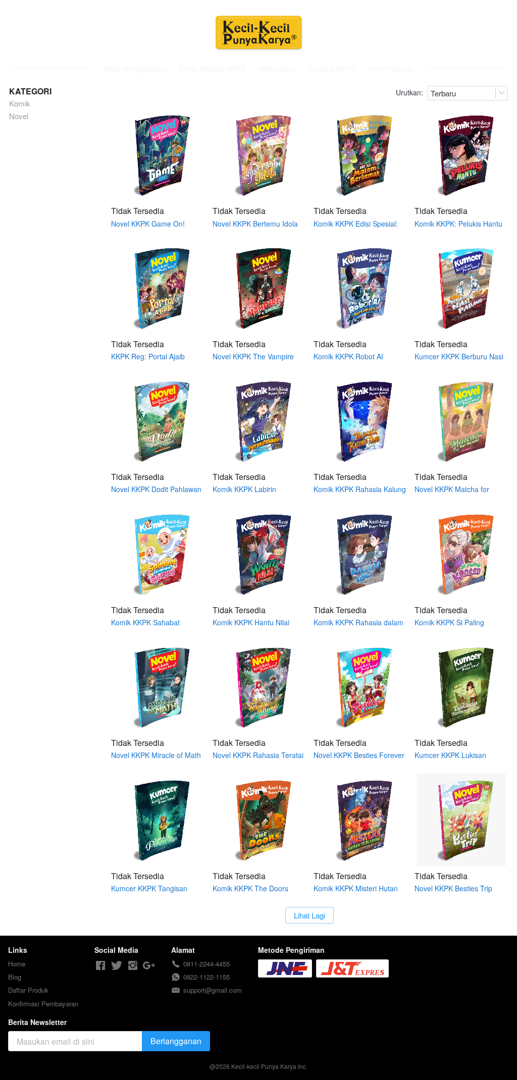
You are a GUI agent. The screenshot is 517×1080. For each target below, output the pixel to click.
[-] (100, 965)
